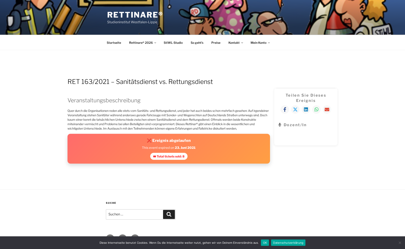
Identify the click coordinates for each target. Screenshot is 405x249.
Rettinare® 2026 (141, 42)
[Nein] (400, 243)
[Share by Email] (327, 109)
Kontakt (234, 42)
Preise (215, 42)
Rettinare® (135, 14)
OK (265, 242)
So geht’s (197, 42)
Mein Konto (258, 42)
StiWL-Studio (173, 42)
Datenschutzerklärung (288, 242)
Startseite (114, 42)
